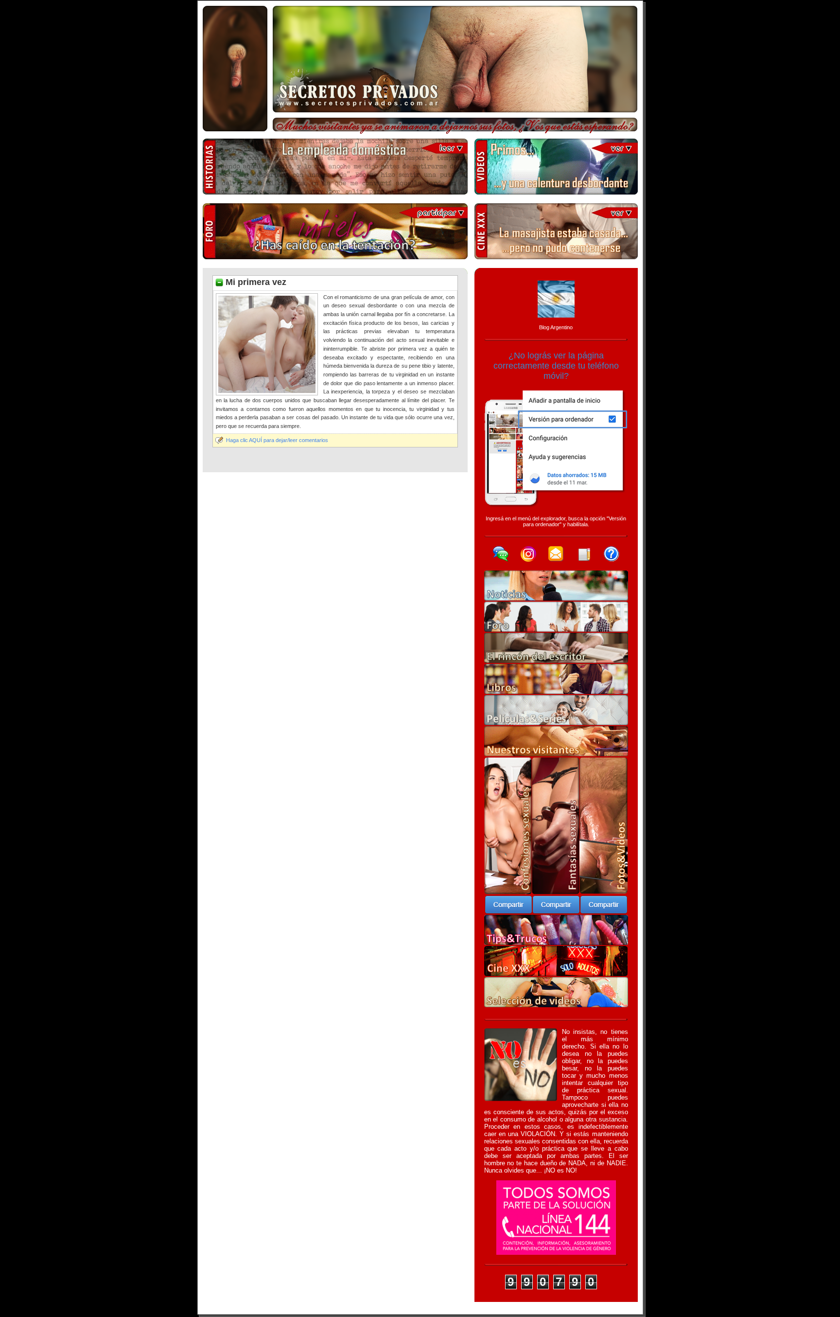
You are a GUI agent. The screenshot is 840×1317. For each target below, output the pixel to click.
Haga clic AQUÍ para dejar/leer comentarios (277, 440)
